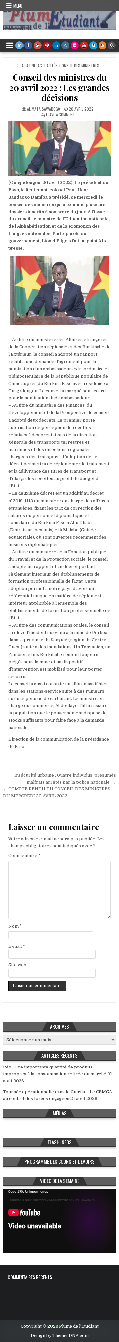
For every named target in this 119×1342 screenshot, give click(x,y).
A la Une (29, 65)
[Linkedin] (56, 45)
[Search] (112, 45)
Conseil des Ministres (79, 65)
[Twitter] (19, 45)
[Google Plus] (38, 45)
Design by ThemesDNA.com (60, 1335)
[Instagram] (65, 45)
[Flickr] (75, 45)
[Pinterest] (47, 45)
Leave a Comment (60, 114)
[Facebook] (28, 45)
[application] (59, 1221)
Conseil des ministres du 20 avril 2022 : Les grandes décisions (59, 87)
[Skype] (93, 45)
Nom (15, 926)
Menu (17, 5)
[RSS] (102, 45)
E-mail (16, 946)
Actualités (48, 65)
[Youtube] (84, 45)
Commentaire (24, 855)
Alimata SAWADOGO (43, 109)
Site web (17, 964)
